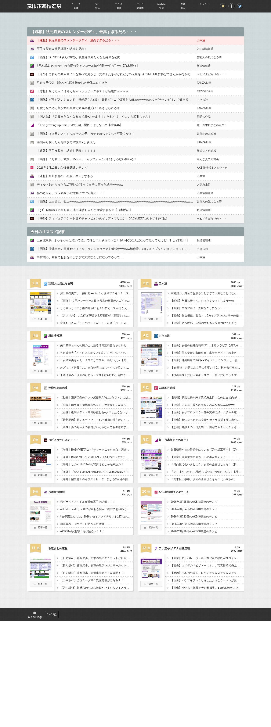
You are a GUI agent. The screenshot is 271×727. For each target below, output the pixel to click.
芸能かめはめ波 (206, 133)
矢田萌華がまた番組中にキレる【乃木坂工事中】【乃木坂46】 (207, 449)
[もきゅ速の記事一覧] (151, 372)
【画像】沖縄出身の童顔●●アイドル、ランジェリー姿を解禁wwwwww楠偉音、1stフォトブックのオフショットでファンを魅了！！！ (125, 248)
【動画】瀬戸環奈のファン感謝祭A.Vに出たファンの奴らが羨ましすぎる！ (96, 397)
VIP (97, 4)
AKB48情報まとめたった (212, 167)
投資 (161, 8)
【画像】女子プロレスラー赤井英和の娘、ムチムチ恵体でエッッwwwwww (207, 412)
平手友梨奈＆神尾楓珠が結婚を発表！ (62, 48)
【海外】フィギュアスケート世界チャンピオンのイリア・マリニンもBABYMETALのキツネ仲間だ (102, 218)
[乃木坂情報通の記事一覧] (40, 529)
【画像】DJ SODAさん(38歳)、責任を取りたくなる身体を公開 (78, 57)
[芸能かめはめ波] (40, 416)
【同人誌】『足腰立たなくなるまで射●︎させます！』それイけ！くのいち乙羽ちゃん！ (94, 116)
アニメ (118, 4)
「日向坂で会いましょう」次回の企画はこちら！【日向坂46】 (207, 464)
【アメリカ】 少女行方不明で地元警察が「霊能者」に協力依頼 (96, 315)
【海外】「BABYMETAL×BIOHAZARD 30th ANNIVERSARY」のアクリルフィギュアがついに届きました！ (96, 471)
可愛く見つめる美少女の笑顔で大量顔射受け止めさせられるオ (78, 108)
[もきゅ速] (151, 364)
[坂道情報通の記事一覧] (40, 372)
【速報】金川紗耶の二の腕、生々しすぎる (65, 176)
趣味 (118, 8)
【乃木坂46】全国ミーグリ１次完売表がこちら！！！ (93, 580)
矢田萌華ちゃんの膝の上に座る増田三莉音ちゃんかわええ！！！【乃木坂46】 (96, 345)
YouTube (161, 4)
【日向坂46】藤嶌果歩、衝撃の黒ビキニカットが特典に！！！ (96, 558)
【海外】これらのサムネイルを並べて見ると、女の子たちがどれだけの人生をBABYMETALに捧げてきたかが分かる (114, 74)
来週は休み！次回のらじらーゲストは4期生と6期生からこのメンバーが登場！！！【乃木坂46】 (96, 375)
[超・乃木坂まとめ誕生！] (151, 468)
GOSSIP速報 (205, 91)
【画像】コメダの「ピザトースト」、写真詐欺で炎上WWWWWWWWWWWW (207, 565)
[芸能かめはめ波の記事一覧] (40, 424)
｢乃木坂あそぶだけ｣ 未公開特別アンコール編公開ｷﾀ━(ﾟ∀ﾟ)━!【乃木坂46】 (88, 65)
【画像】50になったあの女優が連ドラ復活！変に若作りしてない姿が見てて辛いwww (207, 419)
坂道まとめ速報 (206, 150)
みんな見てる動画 (208, 159)
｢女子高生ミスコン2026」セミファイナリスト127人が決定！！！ (96, 516)
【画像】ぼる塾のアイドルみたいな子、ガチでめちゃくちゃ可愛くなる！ (86, 133)
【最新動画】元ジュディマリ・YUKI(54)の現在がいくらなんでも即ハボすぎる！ (96, 419)
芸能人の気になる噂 (209, 57)
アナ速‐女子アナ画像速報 (174, 548)
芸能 (76, 8)
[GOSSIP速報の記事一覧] (151, 424)
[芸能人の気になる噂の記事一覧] (40, 320)
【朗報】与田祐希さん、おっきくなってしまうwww (202, 300)
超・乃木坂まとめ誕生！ (212, 125)
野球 (183, 4)
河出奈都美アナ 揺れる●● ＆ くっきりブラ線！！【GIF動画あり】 (96, 293)
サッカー (204, 4)
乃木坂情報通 (205, 48)
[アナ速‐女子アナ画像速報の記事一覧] (151, 585)
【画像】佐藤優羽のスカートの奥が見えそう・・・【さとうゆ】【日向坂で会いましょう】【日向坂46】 (207, 457)
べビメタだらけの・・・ (212, 74)
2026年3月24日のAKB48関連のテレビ (194, 509)
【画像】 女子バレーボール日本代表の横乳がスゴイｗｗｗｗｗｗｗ (96, 300)
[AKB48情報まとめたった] (151, 520)
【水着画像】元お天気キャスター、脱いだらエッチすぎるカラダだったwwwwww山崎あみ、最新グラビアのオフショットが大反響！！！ (207, 375)
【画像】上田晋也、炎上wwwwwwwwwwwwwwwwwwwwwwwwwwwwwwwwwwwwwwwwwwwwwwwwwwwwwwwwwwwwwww (120, 201)
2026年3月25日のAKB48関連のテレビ (194, 501)
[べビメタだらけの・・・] (40, 468)
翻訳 (183, 8)
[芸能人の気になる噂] (40, 312)
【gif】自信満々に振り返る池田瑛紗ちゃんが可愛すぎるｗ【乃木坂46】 (84, 210)
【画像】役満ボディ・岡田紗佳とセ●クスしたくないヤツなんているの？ (96, 412)
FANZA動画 (204, 82)
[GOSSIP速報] (151, 416)
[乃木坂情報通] (40, 520)
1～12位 (52, 614)
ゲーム (140, 4)
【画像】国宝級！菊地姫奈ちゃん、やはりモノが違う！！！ (96, 405)
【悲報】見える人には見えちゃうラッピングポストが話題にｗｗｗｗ (83, 91)
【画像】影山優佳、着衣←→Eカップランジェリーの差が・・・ (207, 315)
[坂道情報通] (40, 364)
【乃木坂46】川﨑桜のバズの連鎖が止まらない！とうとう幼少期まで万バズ (96, 587)
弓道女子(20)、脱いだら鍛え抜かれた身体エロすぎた (72, 82)
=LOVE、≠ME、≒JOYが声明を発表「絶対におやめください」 (96, 509)
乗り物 (140, 8)
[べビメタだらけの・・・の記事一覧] (40, 477)
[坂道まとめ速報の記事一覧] (40, 585)
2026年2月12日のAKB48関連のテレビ (62, 167)
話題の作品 (204, 116)
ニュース (76, 4)
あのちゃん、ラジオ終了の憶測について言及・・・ (71, 193)
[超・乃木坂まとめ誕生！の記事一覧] (151, 477)
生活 (97, 8)
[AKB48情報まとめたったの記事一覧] (151, 529)
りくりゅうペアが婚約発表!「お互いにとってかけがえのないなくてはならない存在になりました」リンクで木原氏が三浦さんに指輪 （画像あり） (96, 308)
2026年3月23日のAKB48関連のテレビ (194, 516)
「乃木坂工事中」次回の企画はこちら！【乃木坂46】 (204, 479)
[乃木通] (151, 312)
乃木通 (201, 40)
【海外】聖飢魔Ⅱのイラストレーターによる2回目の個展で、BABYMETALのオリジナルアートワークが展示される (96, 479)
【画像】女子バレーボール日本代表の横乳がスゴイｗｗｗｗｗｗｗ (207, 558)
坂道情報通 (204, 65)
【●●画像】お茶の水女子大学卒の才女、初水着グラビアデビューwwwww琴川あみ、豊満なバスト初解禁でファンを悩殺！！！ (207, 367)
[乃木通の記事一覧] (151, 320)
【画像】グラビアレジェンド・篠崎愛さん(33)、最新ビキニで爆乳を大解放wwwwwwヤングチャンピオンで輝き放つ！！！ (118, 99)
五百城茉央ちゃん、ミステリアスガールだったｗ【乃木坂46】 (96, 360)
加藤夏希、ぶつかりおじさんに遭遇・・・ (86, 524)
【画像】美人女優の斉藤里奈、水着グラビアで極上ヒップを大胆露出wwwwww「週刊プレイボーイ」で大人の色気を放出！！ (207, 352)
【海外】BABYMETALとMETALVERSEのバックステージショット (96, 457)
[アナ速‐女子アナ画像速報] (151, 577)
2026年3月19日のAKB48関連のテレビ (194, 531)
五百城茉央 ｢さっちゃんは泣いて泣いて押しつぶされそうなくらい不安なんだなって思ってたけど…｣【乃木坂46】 (113, 240)
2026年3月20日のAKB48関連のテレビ (194, 524)
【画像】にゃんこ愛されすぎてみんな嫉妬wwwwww (202, 405)
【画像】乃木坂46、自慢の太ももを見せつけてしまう (204, 323)
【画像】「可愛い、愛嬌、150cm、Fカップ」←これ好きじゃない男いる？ (87, 159)
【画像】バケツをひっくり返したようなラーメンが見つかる (207, 580)
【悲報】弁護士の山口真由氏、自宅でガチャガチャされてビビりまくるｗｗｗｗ (207, 427)
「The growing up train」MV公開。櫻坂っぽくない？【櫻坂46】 (80, 125)
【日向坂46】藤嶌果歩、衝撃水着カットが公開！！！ (93, 572)
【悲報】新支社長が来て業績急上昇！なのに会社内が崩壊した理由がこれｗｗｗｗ (207, 397)
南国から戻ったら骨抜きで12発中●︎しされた (66, 142)
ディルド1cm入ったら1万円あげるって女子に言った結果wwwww (80, 184)
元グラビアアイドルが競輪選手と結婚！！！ (87, 501)
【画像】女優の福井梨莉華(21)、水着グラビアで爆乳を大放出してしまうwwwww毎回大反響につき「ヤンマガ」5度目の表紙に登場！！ (207, 345)
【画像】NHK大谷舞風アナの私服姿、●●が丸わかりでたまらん (207, 587)
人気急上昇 (204, 184)
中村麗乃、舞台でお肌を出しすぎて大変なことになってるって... (79, 257)
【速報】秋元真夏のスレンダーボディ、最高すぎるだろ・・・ (78, 40)
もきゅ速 (202, 99)
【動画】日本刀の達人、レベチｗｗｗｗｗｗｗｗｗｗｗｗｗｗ (207, 572)
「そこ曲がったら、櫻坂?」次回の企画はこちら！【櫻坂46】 (207, 471)
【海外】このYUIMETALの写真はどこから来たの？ (91, 464)
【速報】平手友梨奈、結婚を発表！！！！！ (66, 150)
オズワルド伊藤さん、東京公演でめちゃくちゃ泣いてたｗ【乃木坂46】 (96, 367)
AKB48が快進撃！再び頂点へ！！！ (82, 531)
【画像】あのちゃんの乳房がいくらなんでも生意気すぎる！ (96, 427)
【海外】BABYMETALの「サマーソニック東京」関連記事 (96, 449)
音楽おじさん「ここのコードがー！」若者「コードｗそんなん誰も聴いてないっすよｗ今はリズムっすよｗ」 (96, 323)
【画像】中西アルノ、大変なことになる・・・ (199, 308)
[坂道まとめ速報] (40, 577)
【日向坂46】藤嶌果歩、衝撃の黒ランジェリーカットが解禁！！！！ (96, 565)
